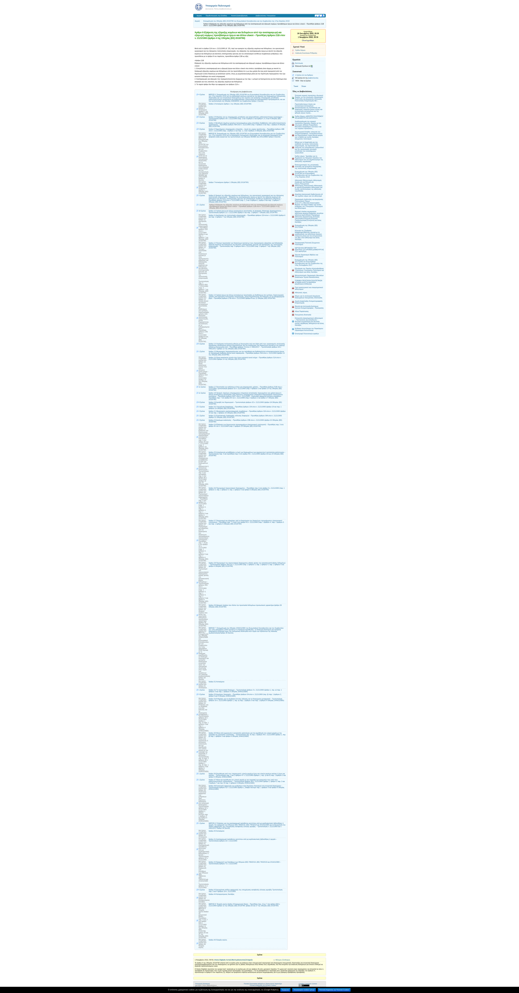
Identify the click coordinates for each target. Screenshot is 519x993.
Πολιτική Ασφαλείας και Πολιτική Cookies (263, 985)
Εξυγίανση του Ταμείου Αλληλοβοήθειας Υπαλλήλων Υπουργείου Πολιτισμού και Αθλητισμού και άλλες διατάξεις (309, 270)
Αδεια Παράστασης (302, 311)
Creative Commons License (308, 983)
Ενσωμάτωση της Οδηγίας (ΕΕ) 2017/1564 (306, 226)
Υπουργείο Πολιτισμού (217, 5)
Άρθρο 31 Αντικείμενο (216, 682)
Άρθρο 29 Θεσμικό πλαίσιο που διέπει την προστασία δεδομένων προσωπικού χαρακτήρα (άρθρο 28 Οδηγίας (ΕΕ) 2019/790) (245, 606)
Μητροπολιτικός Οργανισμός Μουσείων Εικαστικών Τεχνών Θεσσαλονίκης (309, 276)
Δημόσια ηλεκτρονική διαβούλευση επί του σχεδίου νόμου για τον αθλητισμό (309, 195)
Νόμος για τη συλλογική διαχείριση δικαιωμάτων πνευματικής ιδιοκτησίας (308, 297)
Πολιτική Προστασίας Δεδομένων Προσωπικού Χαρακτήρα (263, 983)
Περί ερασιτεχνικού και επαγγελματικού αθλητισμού (309, 288)
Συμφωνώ (285, 990)
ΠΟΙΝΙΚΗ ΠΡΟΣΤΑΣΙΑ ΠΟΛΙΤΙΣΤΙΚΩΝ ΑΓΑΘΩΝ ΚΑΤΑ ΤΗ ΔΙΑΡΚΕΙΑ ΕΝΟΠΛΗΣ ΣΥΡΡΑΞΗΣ (308, 282)
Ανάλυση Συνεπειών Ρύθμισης (306, 53)
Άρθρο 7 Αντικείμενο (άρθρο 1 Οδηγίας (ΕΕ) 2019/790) (229, 182)
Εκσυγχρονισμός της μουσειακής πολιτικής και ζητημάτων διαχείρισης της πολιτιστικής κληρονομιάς (308, 166)
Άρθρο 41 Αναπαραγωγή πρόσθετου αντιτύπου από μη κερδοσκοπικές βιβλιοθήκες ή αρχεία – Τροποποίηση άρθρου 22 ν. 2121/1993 (243, 840)
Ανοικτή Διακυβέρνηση (239, 15)
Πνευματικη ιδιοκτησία (303, 315)
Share (303, 86)
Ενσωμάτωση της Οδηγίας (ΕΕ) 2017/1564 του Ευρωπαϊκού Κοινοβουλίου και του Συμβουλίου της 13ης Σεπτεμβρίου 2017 (309, 262)
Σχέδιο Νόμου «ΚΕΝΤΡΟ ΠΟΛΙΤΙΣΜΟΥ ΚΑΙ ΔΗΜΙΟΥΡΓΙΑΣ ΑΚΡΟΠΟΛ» (309, 117)
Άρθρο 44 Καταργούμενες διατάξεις (221, 894)
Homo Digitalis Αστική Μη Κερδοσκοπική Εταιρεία (233, 960)
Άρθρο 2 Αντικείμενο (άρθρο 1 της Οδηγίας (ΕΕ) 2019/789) (230, 104)
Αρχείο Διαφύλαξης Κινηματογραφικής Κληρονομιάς (309, 302)
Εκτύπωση (299, 63)
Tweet (296, 86)
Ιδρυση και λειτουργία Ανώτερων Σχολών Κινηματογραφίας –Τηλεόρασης (309, 307)
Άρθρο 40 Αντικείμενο (216, 831)
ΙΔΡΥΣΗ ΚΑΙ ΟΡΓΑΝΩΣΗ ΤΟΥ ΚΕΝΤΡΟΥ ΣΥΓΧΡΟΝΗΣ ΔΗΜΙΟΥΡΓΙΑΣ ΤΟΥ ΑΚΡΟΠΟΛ (309, 249)
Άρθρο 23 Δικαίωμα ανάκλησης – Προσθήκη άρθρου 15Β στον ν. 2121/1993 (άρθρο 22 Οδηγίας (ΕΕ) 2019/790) (245, 421)
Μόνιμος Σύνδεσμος (283, 960)
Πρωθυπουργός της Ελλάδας (216, 15)
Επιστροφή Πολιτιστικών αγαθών (307, 334)
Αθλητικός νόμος (301, 292)
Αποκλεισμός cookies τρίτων (304, 990)
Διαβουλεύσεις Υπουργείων (265, 15)
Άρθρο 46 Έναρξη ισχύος (218, 940)
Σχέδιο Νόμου (300, 50)
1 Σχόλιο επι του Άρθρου (304, 75)
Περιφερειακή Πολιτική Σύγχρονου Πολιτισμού (307, 243)
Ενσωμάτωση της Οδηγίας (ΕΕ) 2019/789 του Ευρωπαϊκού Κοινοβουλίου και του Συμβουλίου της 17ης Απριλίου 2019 (246, 21)
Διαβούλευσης (313, 78)
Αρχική (199, 15)
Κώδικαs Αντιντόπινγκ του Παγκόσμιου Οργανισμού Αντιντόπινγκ (309, 329)
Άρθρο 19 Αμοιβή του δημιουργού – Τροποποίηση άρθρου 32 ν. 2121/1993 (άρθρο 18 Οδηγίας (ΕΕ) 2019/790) (245, 403)
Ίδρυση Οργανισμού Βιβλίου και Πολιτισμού (306, 255)
